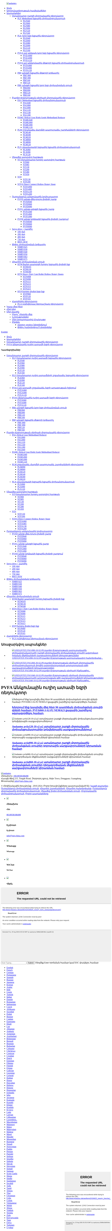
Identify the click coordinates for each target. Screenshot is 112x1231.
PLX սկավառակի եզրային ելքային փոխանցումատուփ (48, 147)
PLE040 (26, 38)
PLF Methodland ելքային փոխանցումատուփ (41, 18)
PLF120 (26, 31)
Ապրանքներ (14, 13)
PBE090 (26, 90)
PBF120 (26, 83)
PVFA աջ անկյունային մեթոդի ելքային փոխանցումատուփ (50, 63)
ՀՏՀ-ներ (11, 309)
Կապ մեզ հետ (15, 306)
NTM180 (27, 272)
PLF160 (26, 33)
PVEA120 (27, 60)
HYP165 (27, 299)
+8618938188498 (20, 776)
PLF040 (26, 21)
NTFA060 (27, 187)
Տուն (9, 8)
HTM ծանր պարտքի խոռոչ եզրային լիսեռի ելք (43, 264)
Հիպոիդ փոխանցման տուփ (28, 262)
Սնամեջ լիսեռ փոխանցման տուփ (60, 791)
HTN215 (27, 284)
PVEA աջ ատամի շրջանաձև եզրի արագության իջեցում (44, 388)
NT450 (26, 174)
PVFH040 (27, 221)
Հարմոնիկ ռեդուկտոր (24, 301)
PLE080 (26, 43)
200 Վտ (21, 234)
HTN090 (27, 279)
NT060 (26, 162)
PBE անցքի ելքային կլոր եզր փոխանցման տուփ (44, 85)
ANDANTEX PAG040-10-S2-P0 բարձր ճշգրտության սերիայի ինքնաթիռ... (51, 680)
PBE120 (26, 93)
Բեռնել (16, 322)
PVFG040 (27, 211)
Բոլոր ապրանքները (36, 793)
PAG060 (27, 105)
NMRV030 (22, 249)
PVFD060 (27, 204)
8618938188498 (14, 815)
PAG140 (27, 112)
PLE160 (26, 50)
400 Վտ (21, 237)
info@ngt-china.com (23, 781)
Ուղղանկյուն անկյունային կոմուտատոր (35, 196)
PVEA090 (27, 58)
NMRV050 (22, 254)
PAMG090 (28, 125)
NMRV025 (22, 247)
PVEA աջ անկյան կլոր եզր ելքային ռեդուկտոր (43, 53)
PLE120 (26, 48)
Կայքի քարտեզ (99, 786)
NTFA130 (27, 191)
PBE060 (26, 88)
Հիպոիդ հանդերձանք (78, 788)
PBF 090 (27, 78)
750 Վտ (21, 239)
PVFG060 (27, 214)
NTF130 (26, 179)
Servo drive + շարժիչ (22, 229)
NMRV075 (22, 259)
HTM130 (27, 269)
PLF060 (26, 23)
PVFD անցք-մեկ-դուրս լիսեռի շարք (37, 199)
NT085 (26, 164)
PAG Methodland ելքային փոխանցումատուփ (41, 100)
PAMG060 (28, 122)
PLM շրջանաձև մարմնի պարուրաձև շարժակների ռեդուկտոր (53, 130)
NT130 (26, 167)
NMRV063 (22, 257)
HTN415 (27, 289)
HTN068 (27, 276)
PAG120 (27, 110)
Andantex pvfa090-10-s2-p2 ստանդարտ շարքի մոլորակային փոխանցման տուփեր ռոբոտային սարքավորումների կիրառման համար (56, 745)
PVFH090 (27, 226)
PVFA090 (27, 68)
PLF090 (26, 28)
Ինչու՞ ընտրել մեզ (22, 314)
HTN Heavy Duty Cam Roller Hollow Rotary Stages (40, 274)
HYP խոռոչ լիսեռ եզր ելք (31, 291)
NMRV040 (22, 252)
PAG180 (27, 115)
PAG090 (27, 108)
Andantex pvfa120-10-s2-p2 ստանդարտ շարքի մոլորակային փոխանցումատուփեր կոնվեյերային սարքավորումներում (52, 728)
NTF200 (26, 182)
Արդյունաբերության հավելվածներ (26, 11)
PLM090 (27, 142)
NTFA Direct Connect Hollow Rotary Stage (36, 184)
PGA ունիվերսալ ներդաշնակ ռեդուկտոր (40, 304)
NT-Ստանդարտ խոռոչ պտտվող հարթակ (41, 160)
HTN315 (27, 286)
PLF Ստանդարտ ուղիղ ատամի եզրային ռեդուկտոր (41, 358)
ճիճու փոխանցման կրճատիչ (29, 244)
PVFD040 (27, 202)
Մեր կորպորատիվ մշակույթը (29, 319)
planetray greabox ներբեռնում (32, 325)
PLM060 (27, 140)
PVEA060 (27, 55)
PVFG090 (27, 216)
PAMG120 (28, 127)
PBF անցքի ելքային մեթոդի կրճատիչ (38, 73)
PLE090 (26, 45)
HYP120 (27, 296)
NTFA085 (27, 189)
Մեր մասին (13, 312)
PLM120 (27, 144)
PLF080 (26, 26)
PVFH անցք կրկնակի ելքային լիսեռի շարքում (42, 219)
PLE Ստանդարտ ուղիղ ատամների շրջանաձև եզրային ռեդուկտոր (50, 375)
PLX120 (26, 154)
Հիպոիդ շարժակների (52, 788)
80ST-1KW (22, 242)
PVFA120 (27, 70)
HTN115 (27, 281)
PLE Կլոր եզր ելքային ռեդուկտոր (35, 36)
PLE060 (26, 41)
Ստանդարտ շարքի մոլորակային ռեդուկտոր (38, 16)
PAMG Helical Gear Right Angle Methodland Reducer (41, 117)
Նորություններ (20, 317)
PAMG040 (28, 120)
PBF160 (26, 80)
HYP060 (27, 294)
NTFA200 (27, 194)
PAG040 (27, 103)
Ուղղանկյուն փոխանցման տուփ (20, 788)
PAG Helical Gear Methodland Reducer (29, 435)
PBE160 (26, 95)
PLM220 (27, 137)
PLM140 (27, 132)
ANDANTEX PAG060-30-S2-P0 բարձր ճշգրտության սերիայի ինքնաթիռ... (51, 670)
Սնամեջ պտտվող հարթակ (27, 157)
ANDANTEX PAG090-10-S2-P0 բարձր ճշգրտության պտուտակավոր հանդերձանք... (57, 658)
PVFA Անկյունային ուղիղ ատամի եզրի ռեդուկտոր (35, 344)
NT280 (26, 172)
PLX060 (26, 149)
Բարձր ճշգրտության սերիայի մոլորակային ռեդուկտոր (43, 98)
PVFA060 (27, 65)
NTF (19, 177)
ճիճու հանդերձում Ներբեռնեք (34, 327)
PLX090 (26, 152)
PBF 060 (27, 75)
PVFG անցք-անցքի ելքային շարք (35, 209)
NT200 (26, 169)
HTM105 (27, 267)
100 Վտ (21, 232)
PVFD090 (27, 206)
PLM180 (27, 135)
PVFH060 (27, 224)
